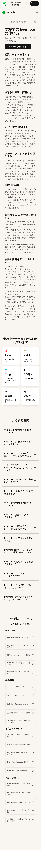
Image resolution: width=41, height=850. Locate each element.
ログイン (29, 12)
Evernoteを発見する (11, 22)
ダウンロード (34, 4)
